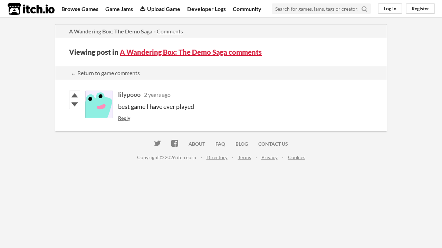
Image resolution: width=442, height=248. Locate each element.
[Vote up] (74, 95)
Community (247, 9)
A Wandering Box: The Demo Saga (110, 31)
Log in (390, 8)
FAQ (220, 144)
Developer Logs (206, 9)
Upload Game (163, 9)
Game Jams (119, 9)
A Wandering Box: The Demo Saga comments (191, 52)
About (197, 144)
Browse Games (79, 9)
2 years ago (157, 94)
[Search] (364, 8)
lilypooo (129, 94)
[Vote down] (74, 104)
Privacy (269, 157)
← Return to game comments (105, 73)
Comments (170, 31)
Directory (217, 157)
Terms (244, 157)
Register (420, 8)
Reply (124, 118)
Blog (242, 144)
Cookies (296, 157)
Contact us (273, 144)
